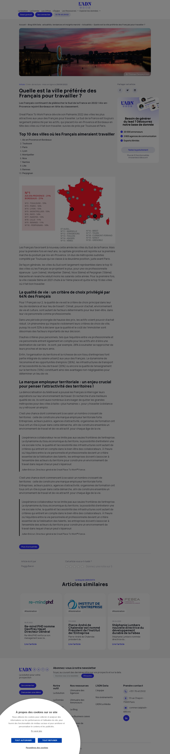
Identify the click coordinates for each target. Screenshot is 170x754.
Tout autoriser (23, 740)
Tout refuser (49, 740)
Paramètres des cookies (37, 748)
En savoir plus (36, 731)
